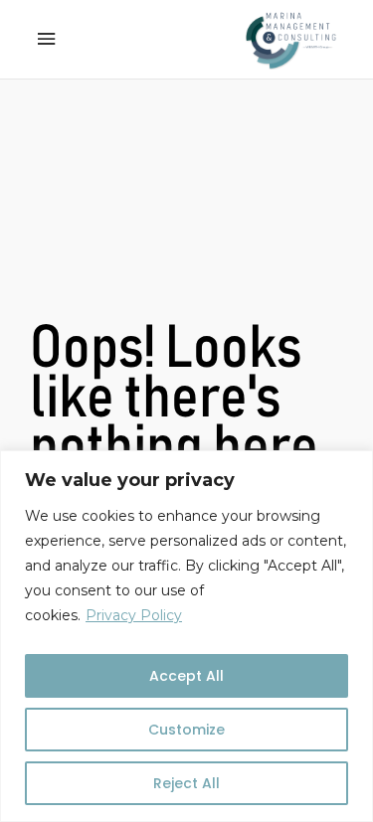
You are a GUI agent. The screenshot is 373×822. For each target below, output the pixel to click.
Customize (186, 730)
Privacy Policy (134, 615)
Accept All (186, 676)
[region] (186, 636)
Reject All (186, 783)
